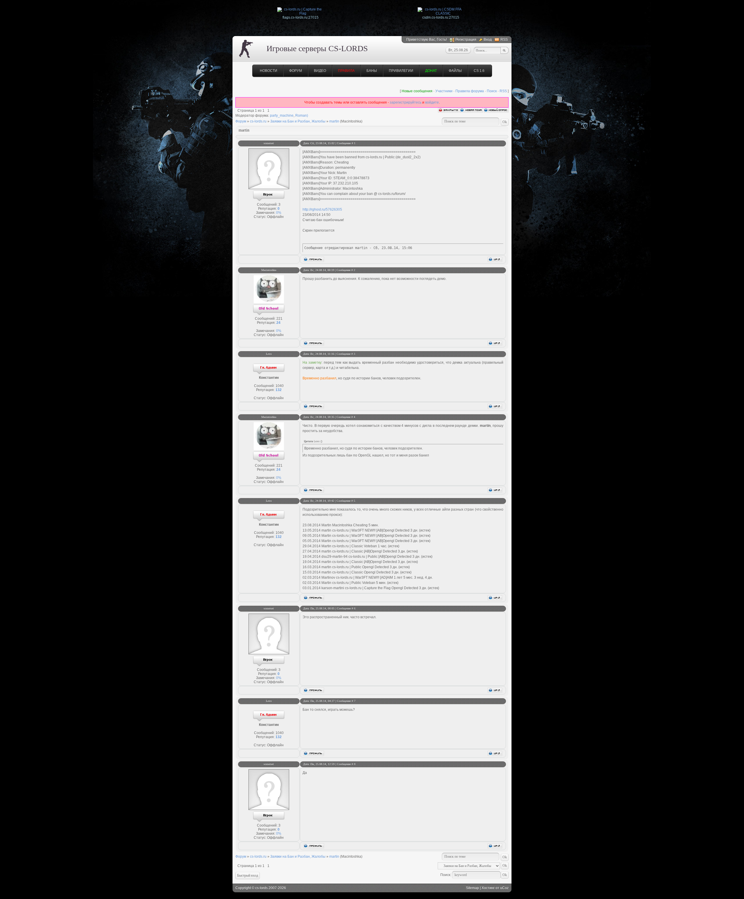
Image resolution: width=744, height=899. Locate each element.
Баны (371, 71)
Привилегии (401, 71)
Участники (444, 91)
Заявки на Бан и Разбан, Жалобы (298, 121)
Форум (295, 71)
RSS (504, 40)
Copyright (243, 888)
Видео (320, 71)
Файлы (455, 71)
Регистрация (465, 40)
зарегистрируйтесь (405, 102)
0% (278, 213)
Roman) (301, 115)
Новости (268, 71)
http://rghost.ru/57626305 (322, 209)
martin (334, 121)
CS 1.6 (479, 71)
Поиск (492, 91)
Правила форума (469, 91)
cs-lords (261, 888)
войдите (432, 102)
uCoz (504, 888)
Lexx (269, 354)
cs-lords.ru (258, 121)
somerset (269, 143)
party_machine (282, 115)
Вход (488, 40)
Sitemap (472, 888)
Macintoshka (268, 270)
